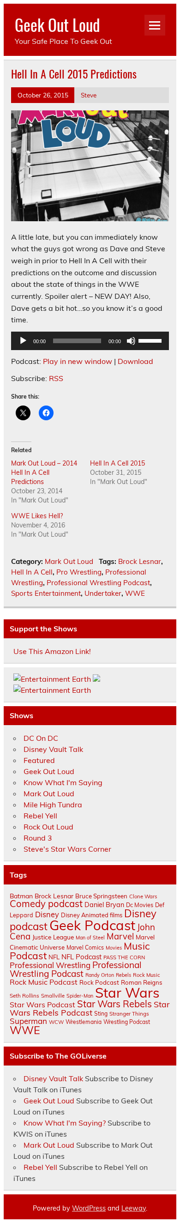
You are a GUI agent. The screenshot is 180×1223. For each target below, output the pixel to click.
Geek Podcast (92, 925)
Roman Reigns (141, 982)
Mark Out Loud (69, 561)
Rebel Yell (40, 815)
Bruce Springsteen (101, 896)
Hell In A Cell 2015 (117, 463)
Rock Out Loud (48, 826)
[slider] (151, 340)
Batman (21, 896)
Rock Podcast (99, 982)
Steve (88, 95)
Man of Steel (90, 937)
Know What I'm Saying (63, 782)
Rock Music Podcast (44, 982)
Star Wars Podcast (42, 1004)
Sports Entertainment (46, 593)
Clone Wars (143, 896)
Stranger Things (129, 1013)
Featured (39, 760)
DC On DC (41, 738)
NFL (54, 957)
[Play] (23, 340)
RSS (56, 378)
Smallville (53, 996)
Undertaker (102, 593)
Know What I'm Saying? (65, 1122)
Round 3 (38, 837)
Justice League (53, 937)
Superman (28, 1021)
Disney (47, 914)
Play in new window (77, 361)
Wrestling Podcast (126, 1021)
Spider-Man (79, 996)
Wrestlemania (84, 1021)
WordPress (89, 1208)
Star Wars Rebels (114, 1004)
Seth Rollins (24, 995)
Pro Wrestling (79, 572)
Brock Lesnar (139, 561)
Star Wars (127, 992)
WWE (135, 593)
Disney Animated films (91, 915)
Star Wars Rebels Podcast (89, 1008)
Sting (101, 1013)
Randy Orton (99, 975)
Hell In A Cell (32, 572)
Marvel (120, 936)
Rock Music (146, 975)
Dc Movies (139, 904)
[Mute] (131, 340)
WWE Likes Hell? (37, 516)
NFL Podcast (81, 956)
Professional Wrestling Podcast (98, 582)
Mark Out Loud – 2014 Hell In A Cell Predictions (44, 472)
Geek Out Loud (57, 24)
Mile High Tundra (53, 804)
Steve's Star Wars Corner (67, 849)
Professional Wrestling (50, 965)
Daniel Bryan (104, 905)
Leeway (133, 1208)
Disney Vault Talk (53, 749)
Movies (114, 947)
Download (135, 361)
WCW (56, 1022)
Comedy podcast (46, 903)
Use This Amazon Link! (52, 651)
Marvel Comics (85, 947)
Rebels (123, 975)
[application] (90, 341)
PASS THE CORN (124, 957)
